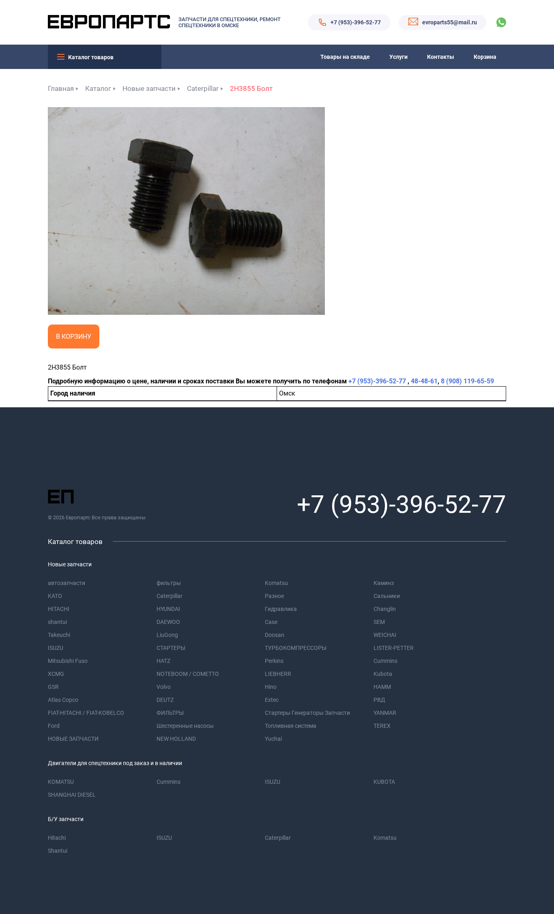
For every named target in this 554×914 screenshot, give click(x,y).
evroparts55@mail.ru (449, 22)
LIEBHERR (278, 674)
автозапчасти (66, 583)
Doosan (274, 635)
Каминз (384, 583)
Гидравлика (281, 609)
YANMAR (385, 713)
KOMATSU (61, 782)
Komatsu (276, 583)
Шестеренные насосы (185, 726)
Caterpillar (203, 88)
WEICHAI (385, 635)
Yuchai (273, 739)
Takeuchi (59, 635)
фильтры (169, 583)
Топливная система (290, 726)
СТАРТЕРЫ (171, 648)
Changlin (385, 609)
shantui (57, 622)
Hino (271, 687)
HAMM (382, 687)
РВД (379, 700)
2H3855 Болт (251, 88)
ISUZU (55, 648)
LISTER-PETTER (394, 648)
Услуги (398, 57)
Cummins (385, 661)
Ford (54, 726)
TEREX (382, 726)
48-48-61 (424, 381)
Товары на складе (345, 57)
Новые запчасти (149, 88)
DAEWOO (168, 622)
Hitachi (57, 837)
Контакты (440, 57)
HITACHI (58, 609)
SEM (379, 622)
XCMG (56, 674)
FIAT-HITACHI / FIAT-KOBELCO (86, 713)
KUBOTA (384, 782)
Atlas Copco (63, 700)
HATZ (163, 661)
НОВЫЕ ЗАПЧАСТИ (73, 739)
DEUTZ (165, 700)
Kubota (383, 674)
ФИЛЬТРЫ (170, 713)
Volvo (164, 687)
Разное (274, 596)
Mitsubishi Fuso (68, 661)
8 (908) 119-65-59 (467, 381)
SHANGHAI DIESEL (72, 794)
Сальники (387, 596)
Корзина (485, 57)
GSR (53, 687)
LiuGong (167, 635)
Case (271, 622)
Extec (272, 700)
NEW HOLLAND (176, 739)
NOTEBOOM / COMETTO (188, 674)
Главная (61, 88)
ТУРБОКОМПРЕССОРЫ (295, 648)
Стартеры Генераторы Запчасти (307, 713)
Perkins (274, 661)
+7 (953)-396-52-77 (356, 22)
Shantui (57, 850)
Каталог (98, 88)
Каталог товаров (91, 57)
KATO (55, 596)
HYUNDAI (168, 609)
